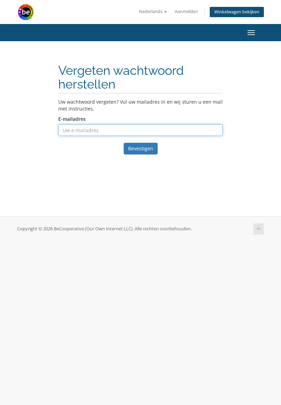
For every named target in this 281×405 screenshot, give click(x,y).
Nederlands (151, 11)
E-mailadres (72, 119)
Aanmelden (186, 11)
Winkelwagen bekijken (236, 12)
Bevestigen (140, 148)
